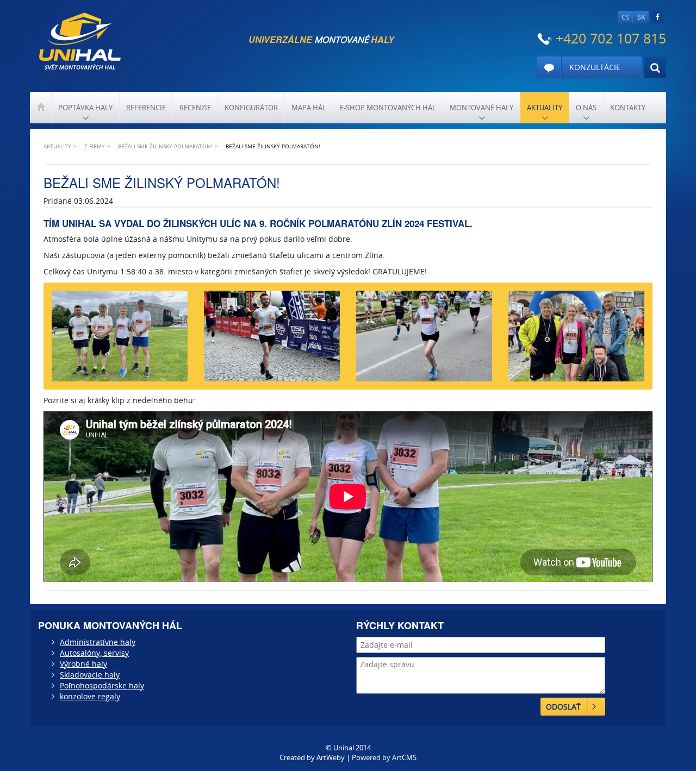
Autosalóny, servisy (94, 653)
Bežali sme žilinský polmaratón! (165, 146)
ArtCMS (404, 757)
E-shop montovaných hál (388, 107)
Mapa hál (308, 107)
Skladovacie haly (90, 674)
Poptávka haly (85, 107)
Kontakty (627, 107)
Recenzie (195, 107)
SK (641, 17)
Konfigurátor (251, 107)
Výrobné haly (83, 664)
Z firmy (94, 146)
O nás (586, 107)
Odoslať (563, 706)
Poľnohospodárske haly (102, 685)
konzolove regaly (90, 696)
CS (626, 17)
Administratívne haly (97, 642)
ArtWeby (330, 757)
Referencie (146, 107)
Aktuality (544, 107)
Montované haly (481, 107)
